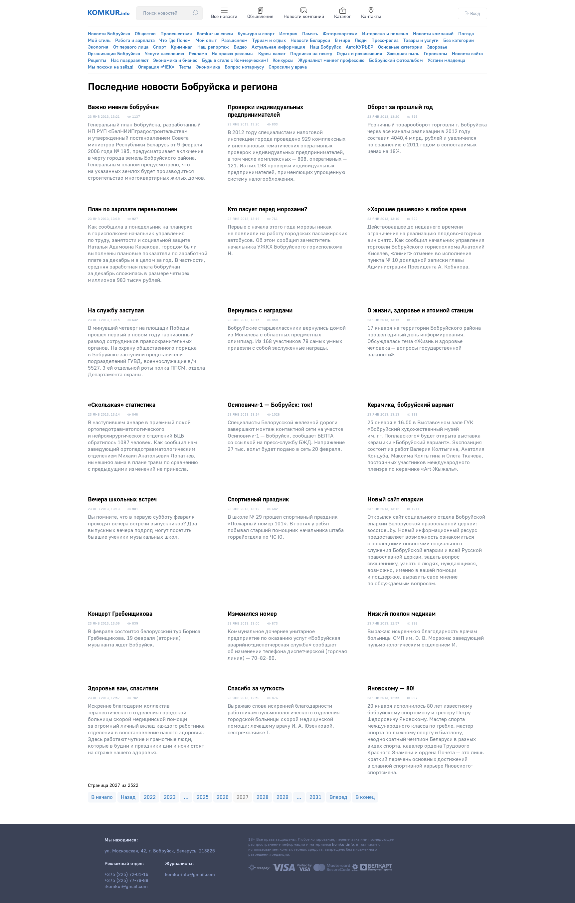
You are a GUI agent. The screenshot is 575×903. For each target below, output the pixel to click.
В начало (102, 797)
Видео (240, 47)
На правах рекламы (233, 54)
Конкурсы (283, 61)
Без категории (458, 41)
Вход (475, 13)
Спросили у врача (288, 67)
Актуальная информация (278, 47)
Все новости (224, 17)
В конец (365, 797)
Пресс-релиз (385, 41)
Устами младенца (446, 61)
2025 (203, 797)
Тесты (185, 67)
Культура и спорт (256, 34)
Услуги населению (164, 54)
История (288, 34)
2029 (282, 797)
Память (310, 34)
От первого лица (130, 47)
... (186, 797)
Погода (466, 34)
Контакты (371, 17)
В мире (342, 41)
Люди (361, 41)
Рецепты (97, 61)
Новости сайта (467, 54)
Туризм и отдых (269, 41)
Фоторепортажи (340, 34)
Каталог (342, 17)
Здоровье (437, 47)
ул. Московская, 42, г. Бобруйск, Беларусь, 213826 (159, 851)
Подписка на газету (311, 54)
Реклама (198, 54)
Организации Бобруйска (114, 54)
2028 (263, 797)
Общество (145, 34)
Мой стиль (99, 41)
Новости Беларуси (310, 41)
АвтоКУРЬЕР (359, 47)
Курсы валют (272, 54)
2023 (170, 797)
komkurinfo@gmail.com (190, 875)
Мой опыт (206, 41)
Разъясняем (234, 41)
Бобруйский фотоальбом (396, 61)
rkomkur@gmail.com (126, 887)
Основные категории (400, 47)
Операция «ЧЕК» (156, 67)
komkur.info (343, 844)
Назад (128, 797)
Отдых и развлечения (359, 54)
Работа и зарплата (135, 41)
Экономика (208, 67)
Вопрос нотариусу (244, 67)
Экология (98, 47)
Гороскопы (435, 54)
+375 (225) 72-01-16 (126, 875)
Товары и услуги (421, 41)
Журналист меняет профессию (331, 61)
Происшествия (176, 34)
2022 (150, 797)
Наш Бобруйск (325, 47)
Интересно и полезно (385, 34)
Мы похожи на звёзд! (110, 67)
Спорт (159, 47)
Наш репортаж (213, 47)
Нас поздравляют (129, 61)
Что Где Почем (175, 41)
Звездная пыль (403, 54)
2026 (223, 797)
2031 (315, 797)
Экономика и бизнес (175, 61)
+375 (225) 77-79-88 (126, 881)
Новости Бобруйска (109, 34)
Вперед (338, 797)
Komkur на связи (215, 34)
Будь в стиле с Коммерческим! (235, 61)
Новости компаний (304, 17)
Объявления (260, 17)
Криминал (182, 47)
